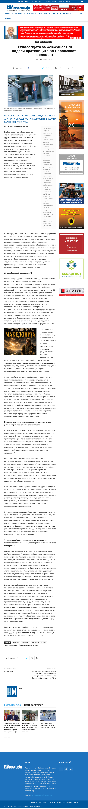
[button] (81, 14)
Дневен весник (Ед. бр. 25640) (29, 645)
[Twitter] (27, 658)
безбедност (35, 642)
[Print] (36, 658)
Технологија (25, 642)
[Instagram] (78, 1)
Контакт (76, 802)
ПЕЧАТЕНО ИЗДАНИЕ (51, 1)
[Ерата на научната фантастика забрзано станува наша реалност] (48, 715)
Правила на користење (64, 802)
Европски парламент (11, 645)
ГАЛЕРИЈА (8, 13)
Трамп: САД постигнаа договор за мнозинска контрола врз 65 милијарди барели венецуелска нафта (12, 727)
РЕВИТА (61, 1)
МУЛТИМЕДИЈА (64, 13)
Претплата (51, 802)
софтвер (43, 642)
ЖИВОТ (46, 13)
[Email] (32, 658)
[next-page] (9, 736)
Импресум (34, 802)
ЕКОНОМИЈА (30, 13)
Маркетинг (42, 802)
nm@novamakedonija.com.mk (42, 795)
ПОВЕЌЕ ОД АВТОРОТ (33, 705)
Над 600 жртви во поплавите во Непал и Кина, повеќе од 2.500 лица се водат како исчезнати (29, 727)
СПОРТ (54, 13)
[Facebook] (75, 1)
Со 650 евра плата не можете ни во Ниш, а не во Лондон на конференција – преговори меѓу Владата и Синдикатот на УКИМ (44, 674)
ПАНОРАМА (8, 671)
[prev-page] (5, 736)
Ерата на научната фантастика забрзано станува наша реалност (48, 725)
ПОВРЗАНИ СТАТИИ (12, 705)
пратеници (16, 642)
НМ (40, 59)
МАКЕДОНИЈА (19, 13)
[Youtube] (82, 1)
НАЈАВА (68, 1)
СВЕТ (39, 13)
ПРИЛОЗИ (8, 18)
